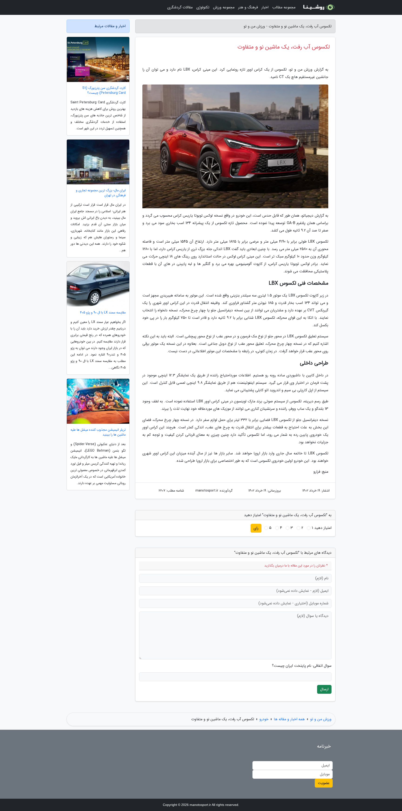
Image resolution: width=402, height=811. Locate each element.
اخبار (264, 7)
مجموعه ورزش (223, 7)
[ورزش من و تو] (318, 7)
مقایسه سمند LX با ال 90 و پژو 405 (103, 312)
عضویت (324, 783)
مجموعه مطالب (283, 7)
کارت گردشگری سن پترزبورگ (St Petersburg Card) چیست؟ (104, 90)
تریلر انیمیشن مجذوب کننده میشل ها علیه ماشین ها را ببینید (98, 432)
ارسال (324, 689)
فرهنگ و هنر (248, 7)
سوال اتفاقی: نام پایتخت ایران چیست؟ (302, 666)
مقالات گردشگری (180, 7)
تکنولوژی (202, 7)
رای (256, 528)
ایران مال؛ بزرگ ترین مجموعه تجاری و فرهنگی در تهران (101, 193)
